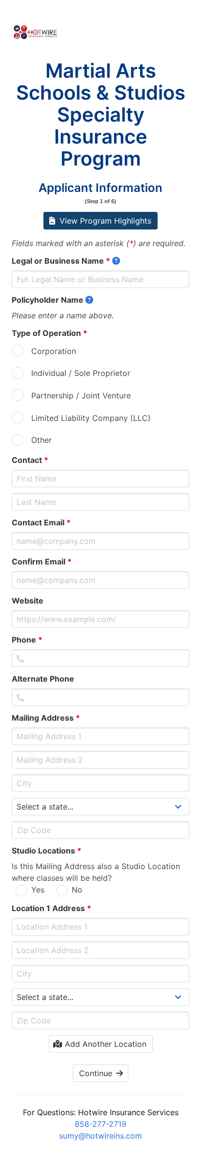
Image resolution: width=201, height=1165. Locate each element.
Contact (30, 460)
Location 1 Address (51, 908)
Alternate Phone (46, 679)
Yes (37, 890)
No (77, 890)
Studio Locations (46, 850)
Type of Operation (49, 333)
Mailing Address (46, 718)
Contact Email (41, 522)
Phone (27, 640)
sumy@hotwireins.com (100, 1136)
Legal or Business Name (61, 261)
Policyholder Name (47, 300)
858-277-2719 (100, 1124)
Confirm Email (42, 561)
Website (31, 600)
